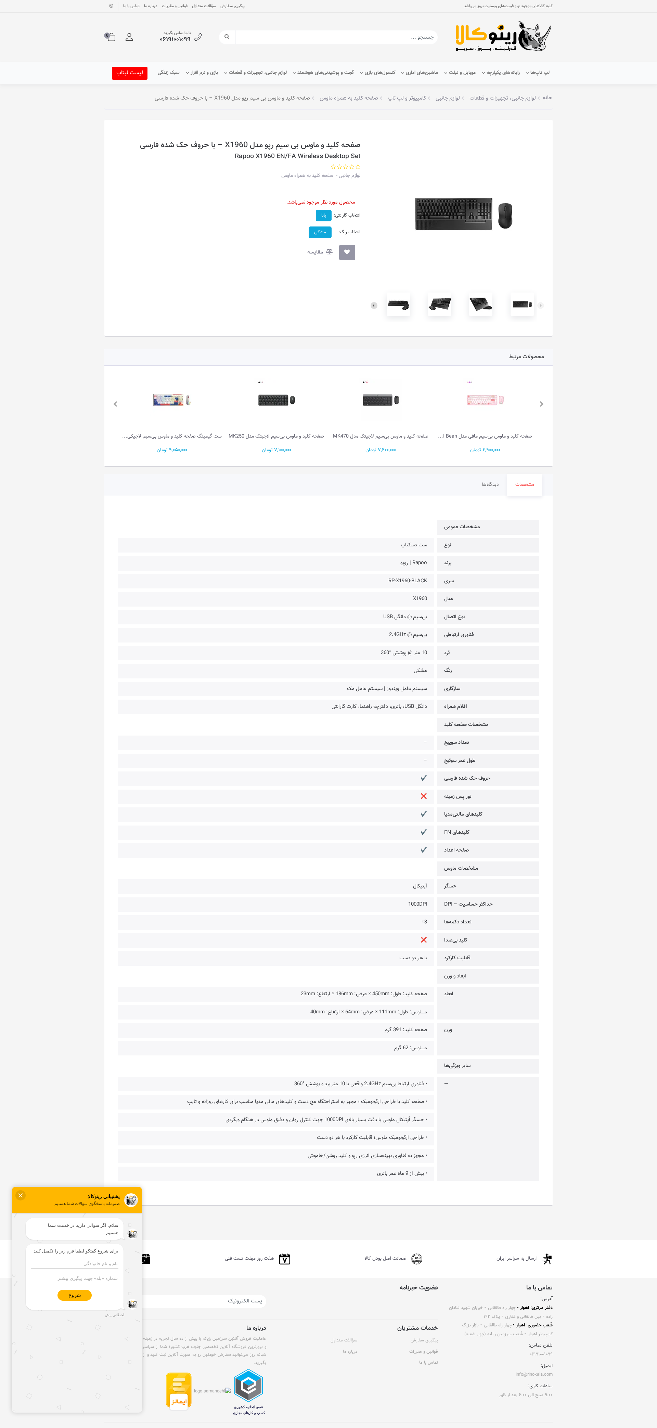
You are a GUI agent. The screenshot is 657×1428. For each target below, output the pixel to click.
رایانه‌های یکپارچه (503, 73)
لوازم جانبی (348, 176)
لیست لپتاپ (129, 73)
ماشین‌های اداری (422, 73)
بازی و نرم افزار (204, 73)
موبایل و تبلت (462, 73)
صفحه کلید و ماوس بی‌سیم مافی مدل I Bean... (485, 436)
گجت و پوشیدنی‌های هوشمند (325, 73)
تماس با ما (131, 6)
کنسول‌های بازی (380, 73)
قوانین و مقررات (175, 6)
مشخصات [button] (524, 485)
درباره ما (150, 6)
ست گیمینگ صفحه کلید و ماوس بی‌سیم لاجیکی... (172, 436)
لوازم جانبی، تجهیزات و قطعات (258, 73)
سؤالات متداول (204, 6)
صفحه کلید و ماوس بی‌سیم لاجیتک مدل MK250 (276, 436)
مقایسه (315, 252)
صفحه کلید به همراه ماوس (307, 176)
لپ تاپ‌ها (540, 73)
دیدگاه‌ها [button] (490, 485)
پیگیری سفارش (232, 6)
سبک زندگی (169, 73)
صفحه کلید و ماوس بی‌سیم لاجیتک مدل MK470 (380, 436)
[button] (129, 37)
